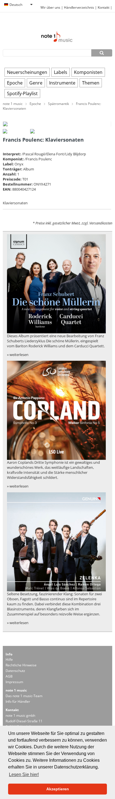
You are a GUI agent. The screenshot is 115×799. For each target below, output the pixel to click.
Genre (35, 83)
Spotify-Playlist (22, 93)
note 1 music (13, 103)
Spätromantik (58, 103)
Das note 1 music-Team (24, 695)
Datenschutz (15, 670)
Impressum (14, 681)
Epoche (15, 83)
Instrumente (62, 83)
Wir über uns (50, 7)
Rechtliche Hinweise (21, 665)
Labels (60, 72)
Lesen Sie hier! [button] (24, 774)
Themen (90, 83)
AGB (9, 676)
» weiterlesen (17, 354)
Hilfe (9, 659)
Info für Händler (18, 701)
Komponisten (88, 72)
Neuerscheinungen (27, 72)
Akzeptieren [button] (57, 789)
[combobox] (18, 4)
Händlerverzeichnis (79, 7)
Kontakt (104, 7)
